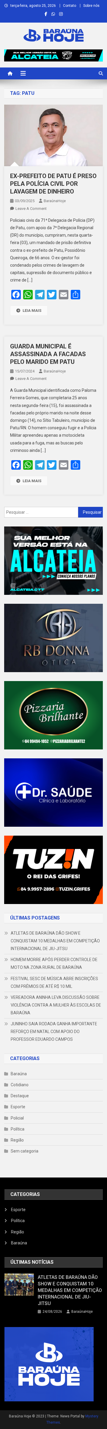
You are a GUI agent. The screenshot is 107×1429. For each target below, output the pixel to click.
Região (17, 1140)
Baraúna (19, 1073)
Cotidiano (20, 1084)
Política (17, 1129)
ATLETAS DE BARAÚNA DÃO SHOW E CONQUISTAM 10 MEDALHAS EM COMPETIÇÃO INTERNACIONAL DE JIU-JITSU (55, 941)
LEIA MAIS (32, 310)
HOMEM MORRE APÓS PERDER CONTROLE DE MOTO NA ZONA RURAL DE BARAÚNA (54, 963)
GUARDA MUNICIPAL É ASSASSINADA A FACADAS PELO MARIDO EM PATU (48, 354)
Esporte (18, 1106)
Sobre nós (91, 6)
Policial (17, 1118)
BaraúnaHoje (55, 201)
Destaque (20, 1095)
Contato (69, 6)
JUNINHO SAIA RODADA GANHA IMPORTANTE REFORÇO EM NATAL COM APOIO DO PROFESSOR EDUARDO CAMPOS (54, 1031)
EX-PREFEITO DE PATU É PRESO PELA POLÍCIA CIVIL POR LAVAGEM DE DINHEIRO (53, 183)
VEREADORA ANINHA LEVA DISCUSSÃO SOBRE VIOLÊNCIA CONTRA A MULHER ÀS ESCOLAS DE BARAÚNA (56, 1005)
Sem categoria (24, 1151)
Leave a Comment (31, 208)
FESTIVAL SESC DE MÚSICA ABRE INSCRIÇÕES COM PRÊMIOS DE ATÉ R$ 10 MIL (54, 982)
